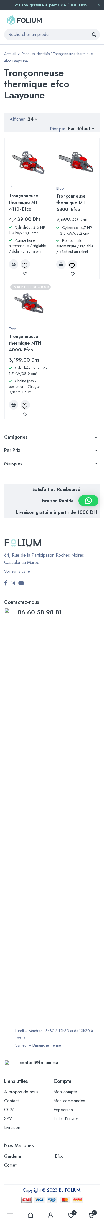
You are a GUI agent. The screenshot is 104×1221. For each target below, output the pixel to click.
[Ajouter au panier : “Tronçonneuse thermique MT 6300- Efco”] (61, 264)
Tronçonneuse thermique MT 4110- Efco (23, 202)
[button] (88, 500)
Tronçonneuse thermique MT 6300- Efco (71, 203)
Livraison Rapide (56, 501)
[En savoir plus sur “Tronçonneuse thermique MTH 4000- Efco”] (13, 405)
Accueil (10, 54)
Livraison (12, 1127)
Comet (10, 1165)
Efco (12, 188)
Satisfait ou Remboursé (56, 489)
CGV (9, 1109)
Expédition (63, 1109)
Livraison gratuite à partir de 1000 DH (56, 512)
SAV (8, 1118)
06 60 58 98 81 (40, 612)
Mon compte (65, 1092)
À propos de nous (21, 1092)
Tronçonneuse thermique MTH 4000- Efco (25, 343)
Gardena (12, 1156)
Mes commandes (69, 1101)
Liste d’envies (66, 1118)
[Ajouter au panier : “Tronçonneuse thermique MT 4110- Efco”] (13, 264)
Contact (11, 1101)
